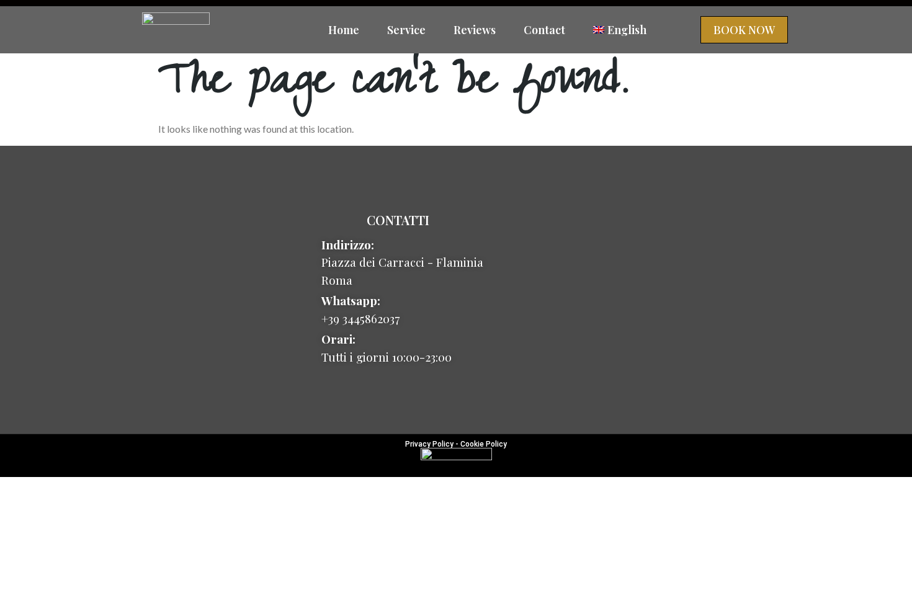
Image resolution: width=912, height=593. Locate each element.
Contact (544, 29)
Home (343, 29)
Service (406, 29)
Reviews (475, 29)
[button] (744, 29)
